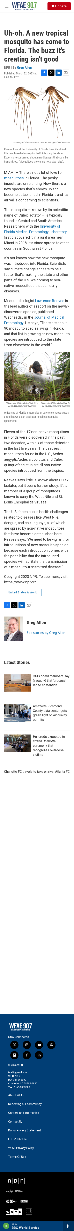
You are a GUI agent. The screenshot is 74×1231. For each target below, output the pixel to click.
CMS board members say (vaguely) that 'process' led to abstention (51, 680)
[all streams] (68, 1226)
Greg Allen (24, 67)
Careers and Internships (23, 1112)
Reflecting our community (25, 1104)
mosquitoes (14, 178)
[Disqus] (37, 854)
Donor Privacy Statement (24, 1130)
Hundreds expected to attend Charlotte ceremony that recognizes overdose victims (49, 746)
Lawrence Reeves (49, 301)
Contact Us (15, 1121)
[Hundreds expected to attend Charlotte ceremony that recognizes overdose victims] (17, 743)
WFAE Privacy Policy (21, 1148)
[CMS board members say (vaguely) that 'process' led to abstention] (17, 683)
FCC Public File (17, 1139)
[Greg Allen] (13, 629)
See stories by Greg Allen (46, 632)
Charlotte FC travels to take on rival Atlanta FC (37, 772)
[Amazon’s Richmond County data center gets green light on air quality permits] (17, 713)
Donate (61, 6)
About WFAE (16, 1095)
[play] (6, 1226)
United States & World (22, 592)
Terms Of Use (17, 1156)
